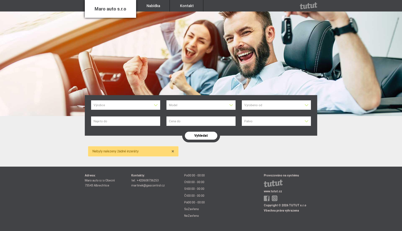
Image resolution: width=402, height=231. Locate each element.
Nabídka (153, 6)
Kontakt (187, 6)
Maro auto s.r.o (110, 8)
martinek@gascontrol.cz (148, 185)
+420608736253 (148, 180)
